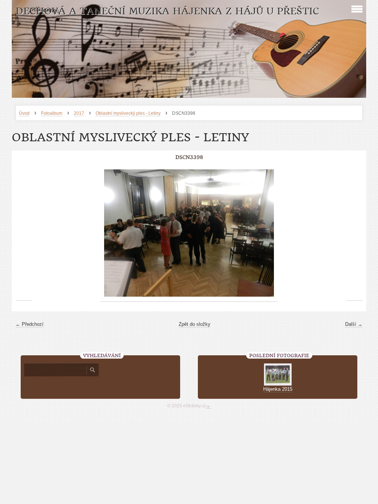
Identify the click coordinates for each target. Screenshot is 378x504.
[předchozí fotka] (24, 233)
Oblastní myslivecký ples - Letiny (128, 113)
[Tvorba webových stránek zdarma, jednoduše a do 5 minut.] (208, 406)
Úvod (24, 113)
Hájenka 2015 (277, 389)
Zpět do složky (194, 324)
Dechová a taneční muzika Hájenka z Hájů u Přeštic (167, 11)
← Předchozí (30, 324)
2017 (79, 113)
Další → (353, 324)
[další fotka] (354, 233)
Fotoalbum (51, 113)
